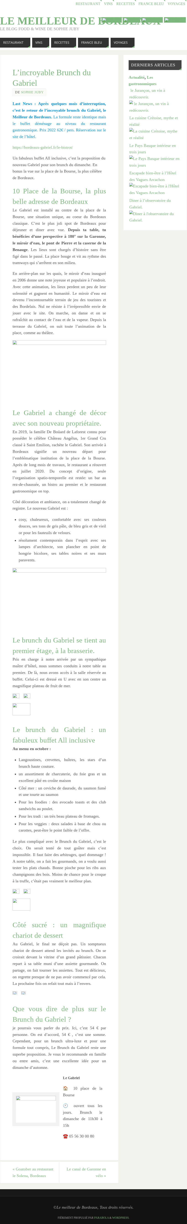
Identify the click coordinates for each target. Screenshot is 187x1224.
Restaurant (88, 4)
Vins (108, 4)
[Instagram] (175, 20)
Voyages (176, 4)
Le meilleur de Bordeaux (80, 20)
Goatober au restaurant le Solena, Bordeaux (33, 1172)
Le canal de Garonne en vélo (86, 1172)
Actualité (137, 77)
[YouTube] (111, 20)
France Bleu (151, 4)
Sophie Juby (32, 92)
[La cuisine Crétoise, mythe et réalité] (155, 137)
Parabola (101, 1217)
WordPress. (121, 1217)
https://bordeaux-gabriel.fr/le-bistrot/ (43, 147)
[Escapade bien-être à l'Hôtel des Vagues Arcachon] (155, 192)
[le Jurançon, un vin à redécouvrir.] (155, 110)
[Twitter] (131, 20)
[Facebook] (152, 20)
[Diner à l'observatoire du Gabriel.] (155, 220)
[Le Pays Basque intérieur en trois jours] (155, 165)
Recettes (125, 4)
